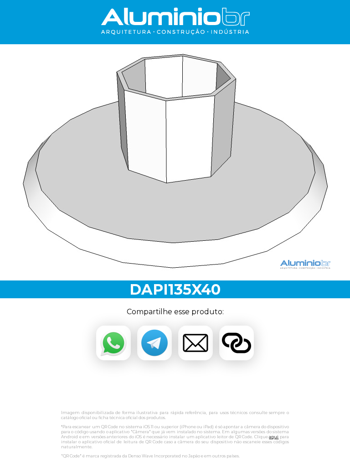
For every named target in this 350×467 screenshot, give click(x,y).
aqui (273, 436)
